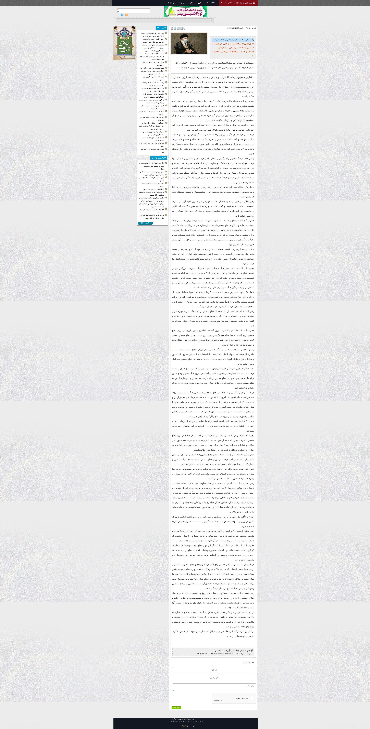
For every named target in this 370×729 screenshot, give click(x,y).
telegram (122, 14)
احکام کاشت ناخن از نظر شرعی (153, 189)
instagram (117, 14)
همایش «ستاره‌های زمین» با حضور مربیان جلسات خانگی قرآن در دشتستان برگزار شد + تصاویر (152, 48)
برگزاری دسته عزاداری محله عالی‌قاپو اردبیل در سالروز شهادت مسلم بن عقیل (151, 166)
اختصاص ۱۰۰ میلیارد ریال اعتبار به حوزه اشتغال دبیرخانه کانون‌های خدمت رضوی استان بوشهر (151, 126)
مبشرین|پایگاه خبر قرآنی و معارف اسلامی (238, 15)
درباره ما (182, 2)
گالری (200, 2)
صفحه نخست (211, 2)
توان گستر (183, 726)
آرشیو (191, 2)
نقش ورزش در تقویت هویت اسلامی (152, 172)
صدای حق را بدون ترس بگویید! (154, 175)
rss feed (126, 14)
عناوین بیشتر (146, 223)
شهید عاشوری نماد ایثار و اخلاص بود (152, 68)
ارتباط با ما (171, 2)
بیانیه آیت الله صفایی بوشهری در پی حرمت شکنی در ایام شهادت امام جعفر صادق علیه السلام (151, 56)
